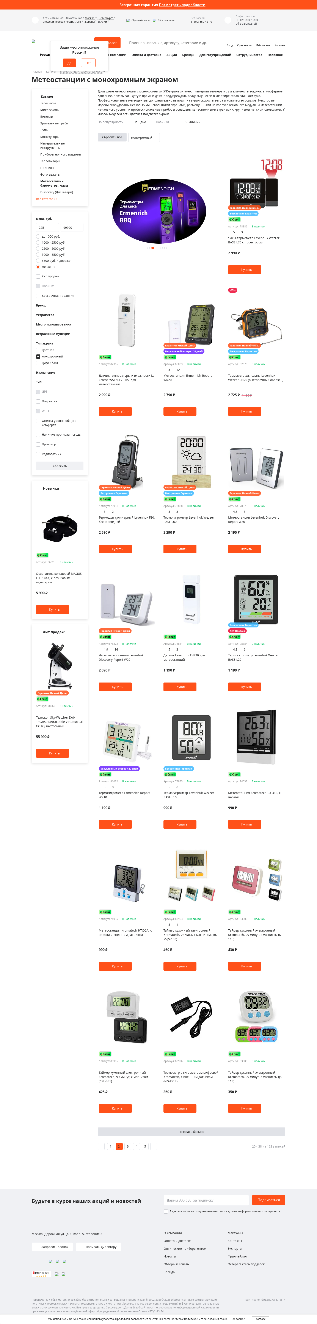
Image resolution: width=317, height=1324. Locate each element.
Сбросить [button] (60, 466)
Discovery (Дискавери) (56, 192)
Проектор (49, 444)
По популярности (111, 122)
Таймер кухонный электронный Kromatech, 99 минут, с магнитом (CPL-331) (123, 1076)
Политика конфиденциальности (264, 1300)
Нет (88, 63)
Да (69, 63)
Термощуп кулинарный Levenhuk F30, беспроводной (127, 519)
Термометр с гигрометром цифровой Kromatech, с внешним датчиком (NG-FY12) (190, 1076)
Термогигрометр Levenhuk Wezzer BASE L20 (253, 657)
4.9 (106, 649)
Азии (103, 22)
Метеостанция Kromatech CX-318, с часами (254, 795)
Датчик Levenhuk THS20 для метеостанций (184, 657)
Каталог (51, 71)
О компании (116, 55)
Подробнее (238, 1319)
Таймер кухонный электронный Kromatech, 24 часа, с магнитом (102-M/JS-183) (191, 934)
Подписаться (269, 1199)
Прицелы (47, 168)
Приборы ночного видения (60, 154)
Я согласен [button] (260, 1319)
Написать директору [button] (100, 1247)
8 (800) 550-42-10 (201, 22)
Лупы (44, 130)
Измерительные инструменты (52, 145)
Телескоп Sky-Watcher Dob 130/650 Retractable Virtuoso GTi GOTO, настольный (59, 721)
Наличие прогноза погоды (61, 434)
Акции (171, 55)
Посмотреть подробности (182, 4)
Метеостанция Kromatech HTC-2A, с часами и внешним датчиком (125, 932)
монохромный (52, 356)
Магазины (235, 1233)
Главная (37, 71)
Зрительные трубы (54, 123)
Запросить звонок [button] (54, 1247)
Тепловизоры (50, 161)
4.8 (235, 512)
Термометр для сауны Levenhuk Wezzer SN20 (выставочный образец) (255, 377)
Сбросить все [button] (112, 137)
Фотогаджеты (50, 174)
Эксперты (235, 1248)
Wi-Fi (45, 411)
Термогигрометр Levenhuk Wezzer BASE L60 (188, 519)
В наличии (193, 122)
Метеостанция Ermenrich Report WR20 (187, 377)
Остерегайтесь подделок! (246, 1264)
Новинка (48, 286)
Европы (90, 22)
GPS (44, 391)
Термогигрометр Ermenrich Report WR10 (124, 795)
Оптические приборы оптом (185, 1248)
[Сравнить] (81, 497)
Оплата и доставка (146, 55)
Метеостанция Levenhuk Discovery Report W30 (253, 519)
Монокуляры (49, 137)
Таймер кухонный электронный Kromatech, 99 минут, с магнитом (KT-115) (256, 934)
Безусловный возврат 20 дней (184, 351)
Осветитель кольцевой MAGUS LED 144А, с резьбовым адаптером (59, 578)
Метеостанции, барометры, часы (81, 71)
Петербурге (106, 18)
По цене (139, 122)
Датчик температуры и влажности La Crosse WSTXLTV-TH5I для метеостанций (126, 379)
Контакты (235, 1241)
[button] (138, 20)
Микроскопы (49, 110)
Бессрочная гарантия (58, 296)
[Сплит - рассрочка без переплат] (42, 555)
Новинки (162, 122)
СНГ (79, 22)
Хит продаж (50, 276)
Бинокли (46, 116)
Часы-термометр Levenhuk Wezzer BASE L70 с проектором (253, 240)
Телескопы (48, 103)
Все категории (46, 199)
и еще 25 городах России (59, 22)
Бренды (188, 55)
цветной (48, 350)
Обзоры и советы (177, 1264)
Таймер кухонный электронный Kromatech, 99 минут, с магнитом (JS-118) (255, 1076)
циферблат (50, 363)
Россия (45, 54)
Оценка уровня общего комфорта (59, 423)
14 (116, 649)
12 (178, 370)
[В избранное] (76, 497)
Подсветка (49, 401)
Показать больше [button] (191, 1132)
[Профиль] (229, 40)
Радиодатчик (51, 454)
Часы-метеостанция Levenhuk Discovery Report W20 (121, 657)
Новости (170, 1256)
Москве (90, 18)
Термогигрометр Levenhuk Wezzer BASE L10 (188, 795)
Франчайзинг (238, 1256)
